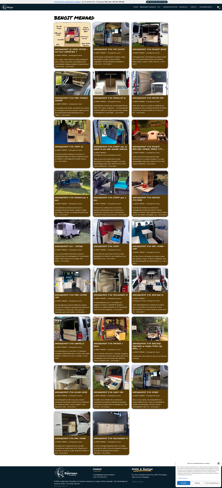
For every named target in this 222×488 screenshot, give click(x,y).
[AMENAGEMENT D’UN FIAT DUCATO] (111, 34)
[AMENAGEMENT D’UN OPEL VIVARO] (72, 423)
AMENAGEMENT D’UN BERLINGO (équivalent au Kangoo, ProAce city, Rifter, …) (147, 346)
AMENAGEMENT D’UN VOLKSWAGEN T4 (111, 438)
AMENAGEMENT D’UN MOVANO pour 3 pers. (71, 199)
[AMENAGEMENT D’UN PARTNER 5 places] (111, 329)
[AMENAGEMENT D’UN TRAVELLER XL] (111, 83)
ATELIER (136, 7)
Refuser (197, 483)
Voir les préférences (212, 483)
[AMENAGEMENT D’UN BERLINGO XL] (150, 280)
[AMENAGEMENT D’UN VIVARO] (150, 377)
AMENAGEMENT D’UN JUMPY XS (69, 146)
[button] (218, 463)
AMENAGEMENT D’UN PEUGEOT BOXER (149, 49)
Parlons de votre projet (158, 2)
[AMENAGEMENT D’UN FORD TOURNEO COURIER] (72, 83)
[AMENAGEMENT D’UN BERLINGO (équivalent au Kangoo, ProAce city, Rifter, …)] (150, 329)
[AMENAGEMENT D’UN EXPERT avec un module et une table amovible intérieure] (111, 132)
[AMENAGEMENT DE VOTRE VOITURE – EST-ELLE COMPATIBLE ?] (72, 34)
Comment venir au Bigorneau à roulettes (67, 2)
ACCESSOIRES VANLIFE (205, 7)
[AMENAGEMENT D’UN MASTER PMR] (150, 83)
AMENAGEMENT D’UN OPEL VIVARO (70, 438)
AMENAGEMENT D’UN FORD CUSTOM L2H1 (71, 296)
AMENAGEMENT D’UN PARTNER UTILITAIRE (146, 199)
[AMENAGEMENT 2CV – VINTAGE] (72, 231)
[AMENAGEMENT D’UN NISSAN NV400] (72, 377)
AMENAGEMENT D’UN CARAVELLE (69, 343)
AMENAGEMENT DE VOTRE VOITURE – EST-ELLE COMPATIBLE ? (71, 51)
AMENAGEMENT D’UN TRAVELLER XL (110, 98)
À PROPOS (193, 7)
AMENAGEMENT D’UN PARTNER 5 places (108, 345)
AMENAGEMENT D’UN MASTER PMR (148, 98)
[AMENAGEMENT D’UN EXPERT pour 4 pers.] (111, 183)
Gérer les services (182, 478)
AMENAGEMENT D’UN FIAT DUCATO (109, 49)
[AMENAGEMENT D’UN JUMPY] (111, 231)
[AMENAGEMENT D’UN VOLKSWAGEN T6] (111, 280)
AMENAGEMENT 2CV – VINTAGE (69, 246)
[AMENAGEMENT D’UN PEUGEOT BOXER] (150, 34)
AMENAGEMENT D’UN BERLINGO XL (148, 295)
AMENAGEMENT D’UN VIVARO (145, 392)
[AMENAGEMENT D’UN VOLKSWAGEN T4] (111, 423)
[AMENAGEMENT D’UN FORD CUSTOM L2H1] (72, 280)
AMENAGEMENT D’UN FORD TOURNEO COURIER (71, 99)
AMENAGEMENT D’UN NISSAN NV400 (71, 392)
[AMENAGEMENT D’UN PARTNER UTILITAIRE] (150, 183)
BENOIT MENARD (62, 55)
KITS (158, 7)
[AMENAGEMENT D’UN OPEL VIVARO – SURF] (150, 231)
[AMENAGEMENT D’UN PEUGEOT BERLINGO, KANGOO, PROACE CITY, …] (150, 132)
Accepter (184, 483)
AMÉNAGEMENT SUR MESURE (148, 7)
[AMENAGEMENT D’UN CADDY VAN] (111, 377)
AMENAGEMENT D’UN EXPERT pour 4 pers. (110, 199)
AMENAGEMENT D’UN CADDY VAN (108, 392)
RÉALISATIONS (183, 7)
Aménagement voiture (75, 55)
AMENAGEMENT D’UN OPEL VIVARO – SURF (149, 248)
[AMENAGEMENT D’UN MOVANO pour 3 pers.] (72, 183)
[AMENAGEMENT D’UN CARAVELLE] (72, 329)
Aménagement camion (114, 53)
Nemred (65, 486)
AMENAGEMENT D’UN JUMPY (106, 246)
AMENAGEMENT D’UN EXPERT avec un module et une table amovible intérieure (110, 148)
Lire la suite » (70, 66)
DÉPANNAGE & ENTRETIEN (170, 7)
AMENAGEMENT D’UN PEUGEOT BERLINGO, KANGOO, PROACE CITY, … (149, 148)
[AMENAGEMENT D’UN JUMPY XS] (72, 132)
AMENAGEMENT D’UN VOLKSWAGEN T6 (111, 295)
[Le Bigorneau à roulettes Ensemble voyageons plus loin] (7, 7)
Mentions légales (137, 482)
